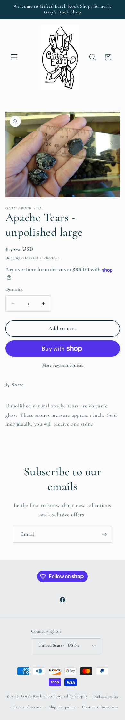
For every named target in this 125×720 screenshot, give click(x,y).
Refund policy (106, 696)
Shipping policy (62, 707)
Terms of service (28, 707)
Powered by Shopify (70, 696)
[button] (14, 57)
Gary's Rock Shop (36, 696)
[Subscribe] (104, 534)
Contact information (100, 707)
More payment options (62, 365)
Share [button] (18, 385)
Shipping (12, 258)
